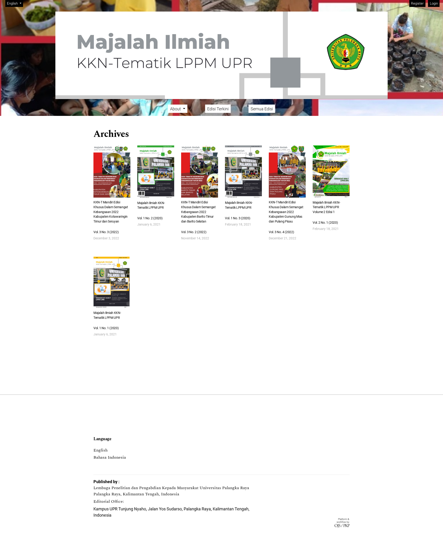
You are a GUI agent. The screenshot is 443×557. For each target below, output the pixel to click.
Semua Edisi (262, 108)
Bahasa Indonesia (109, 457)
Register (417, 3)
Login (434, 3)
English (100, 450)
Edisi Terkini (218, 108)
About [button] (176, 108)
